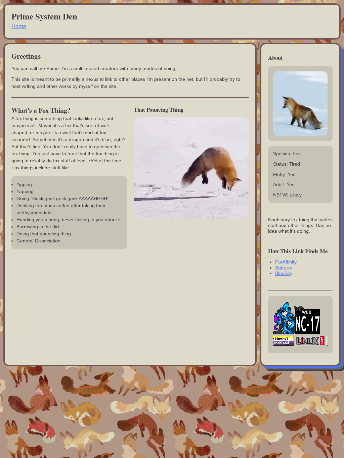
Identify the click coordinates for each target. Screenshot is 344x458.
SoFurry (283, 267)
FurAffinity (286, 262)
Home (18, 26)
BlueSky (283, 273)
